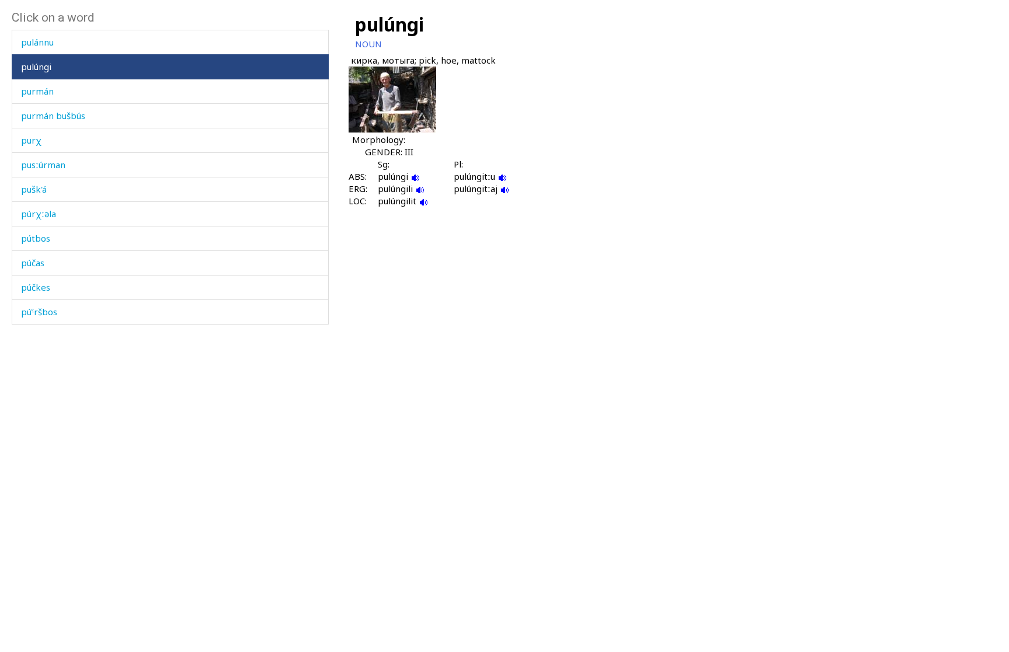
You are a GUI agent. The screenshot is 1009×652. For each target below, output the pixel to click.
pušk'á (34, 189)
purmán (37, 91)
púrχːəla (38, 213)
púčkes (35, 287)
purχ (31, 140)
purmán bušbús (53, 115)
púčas (32, 263)
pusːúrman (43, 164)
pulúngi (36, 66)
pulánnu (37, 42)
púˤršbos (39, 312)
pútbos (35, 238)
